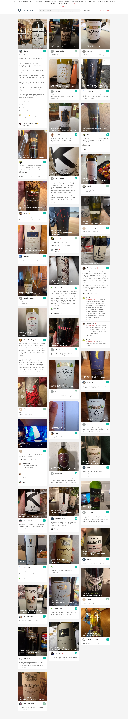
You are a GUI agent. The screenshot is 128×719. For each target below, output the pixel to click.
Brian (52, 245)
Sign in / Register (105, 10)
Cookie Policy (72, 3)
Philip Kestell (59, 567)
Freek (20, 459)
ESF (56, 313)
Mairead (84, 476)
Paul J (25, 162)
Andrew (56, 245)
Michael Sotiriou (60, 518)
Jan (23, 459)
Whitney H (58, 134)
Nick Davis (58, 653)
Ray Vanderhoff (59, 178)
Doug (87, 293)
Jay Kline (25, 115)
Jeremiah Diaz (59, 288)
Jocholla (89, 186)
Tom (52, 202)
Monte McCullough (28, 703)
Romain (21, 530)
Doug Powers (89, 297)
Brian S (57, 238)
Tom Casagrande (92, 268)
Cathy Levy (58, 349)
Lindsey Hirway (91, 228)
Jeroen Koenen (27, 451)
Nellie (57, 308)
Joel (52, 313)
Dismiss (64, 6)
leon (23, 573)
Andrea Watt (90, 91)
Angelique (58, 529)
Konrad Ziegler (59, 51)
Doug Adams (90, 382)
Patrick (89, 599)
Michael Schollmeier (93, 639)
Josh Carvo (90, 51)
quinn (88, 467)
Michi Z (89, 559)
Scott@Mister (22, 177)
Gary (57, 617)
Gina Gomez (90, 512)
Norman (25, 213)
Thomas (25, 409)
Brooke (26, 172)
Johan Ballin (58, 608)
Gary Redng (58, 473)
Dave (54, 202)
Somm (28, 220)
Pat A (56, 433)
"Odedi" (25, 51)
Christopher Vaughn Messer (31, 340)
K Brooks (57, 91)
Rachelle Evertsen (28, 298)
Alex (20, 573)
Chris (52, 617)
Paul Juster (26, 658)
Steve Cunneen (27, 520)
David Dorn (26, 256)
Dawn (23, 110)
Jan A (24, 482)
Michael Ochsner (28, 616)
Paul (20, 110)
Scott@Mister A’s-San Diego (30, 123)
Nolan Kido (26, 567)
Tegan (83, 293)
